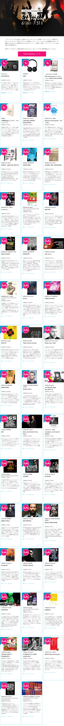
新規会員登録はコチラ (32, 54)
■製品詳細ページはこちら (6, 92)
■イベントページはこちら (28, 140)
